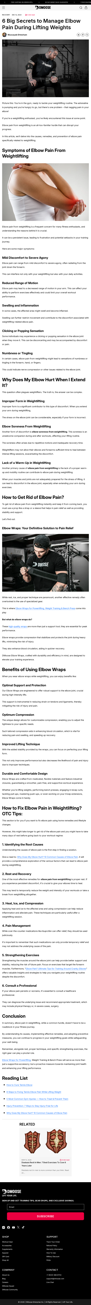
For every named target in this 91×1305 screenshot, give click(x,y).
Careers (5, 1282)
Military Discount (52, 1256)
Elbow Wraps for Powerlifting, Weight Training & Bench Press (45, 608)
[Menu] (3, 7)
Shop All (5, 1260)
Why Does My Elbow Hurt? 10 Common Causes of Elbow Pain (47, 857)
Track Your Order (53, 1242)
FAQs (48, 1260)
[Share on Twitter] (87, 35)
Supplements (7, 1249)
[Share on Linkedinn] (78, 35)
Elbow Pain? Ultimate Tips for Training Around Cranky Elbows (56, 968)
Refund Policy (51, 1245)
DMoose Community (10, 1290)
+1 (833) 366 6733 (53, 1275)
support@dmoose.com (55, 1279)
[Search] (80, 7)
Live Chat (50, 1282)
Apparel (5, 1253)
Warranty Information (54, 1249)
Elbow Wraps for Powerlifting (16, 1060)
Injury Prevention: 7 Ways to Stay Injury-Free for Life (32, 1106)
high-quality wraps (18, 626)
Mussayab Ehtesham (17, 35)
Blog (4, 1279)
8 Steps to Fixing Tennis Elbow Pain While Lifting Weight (34, 1092)
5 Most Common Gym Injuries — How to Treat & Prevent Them (37, 1099)
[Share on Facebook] (83, 35)
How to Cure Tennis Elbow (19, 1085)
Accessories (6, 1245)
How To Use (51, 1253)
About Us (5, 1275)
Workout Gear (7, 1242)
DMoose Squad (8, 1286)
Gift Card (5, 1256)
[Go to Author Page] (4, 35)
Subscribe (45, 1216)
